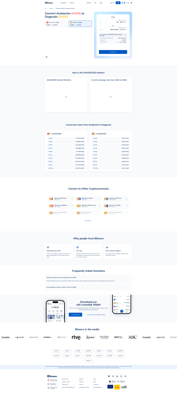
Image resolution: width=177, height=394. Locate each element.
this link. (117, 367)
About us (81, 381)
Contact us (96, 384)
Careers (81, 384)
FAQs (94, 379)
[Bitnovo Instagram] (108, 376)
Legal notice (65, 384)
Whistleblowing (97, 387)
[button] (131, 2)
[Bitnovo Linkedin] (117, 376)
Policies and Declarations (68, 387)
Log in (118, 2)
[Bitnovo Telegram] (125, 376)
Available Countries (84, 387)
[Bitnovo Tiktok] (121, 376)
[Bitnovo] (49, 3)
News (94, 381)
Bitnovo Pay (65, 379)
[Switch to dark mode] (128, 2)
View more (88, 220)
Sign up (112, 2)
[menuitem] (63, 2)
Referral (81, 379)
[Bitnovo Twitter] (113, 376)
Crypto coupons (66, 381)
